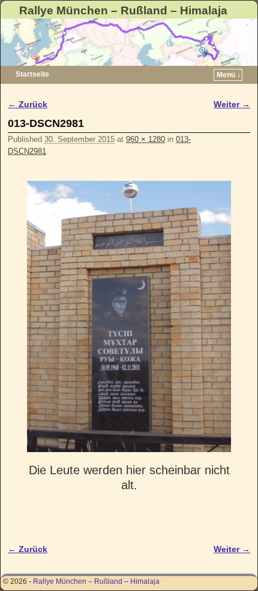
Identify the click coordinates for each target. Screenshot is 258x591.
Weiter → (232, 104)
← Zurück (27, 104)
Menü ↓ (229, 75)
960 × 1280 (145, 139)
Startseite (32, 74)
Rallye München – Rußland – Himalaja (123, 10)
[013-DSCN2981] (129, 316)
